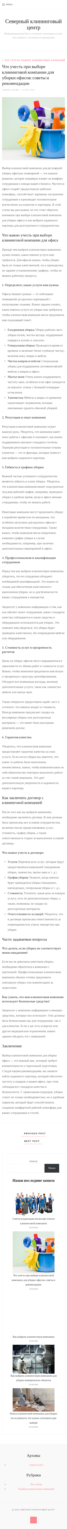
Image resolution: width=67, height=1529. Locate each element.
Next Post (32, 1141)
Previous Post (34, 1133)
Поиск (33, 1161)
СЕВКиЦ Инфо (11, 89)
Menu (9, 4)
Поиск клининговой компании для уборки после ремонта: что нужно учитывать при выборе (33, 1418)
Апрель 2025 (36, 1465)
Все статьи (12, 60)
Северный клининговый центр (33, 24)
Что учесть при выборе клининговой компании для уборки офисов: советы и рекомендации (33, 1280)
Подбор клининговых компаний (43, 60)
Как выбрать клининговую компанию (33, 1337)
